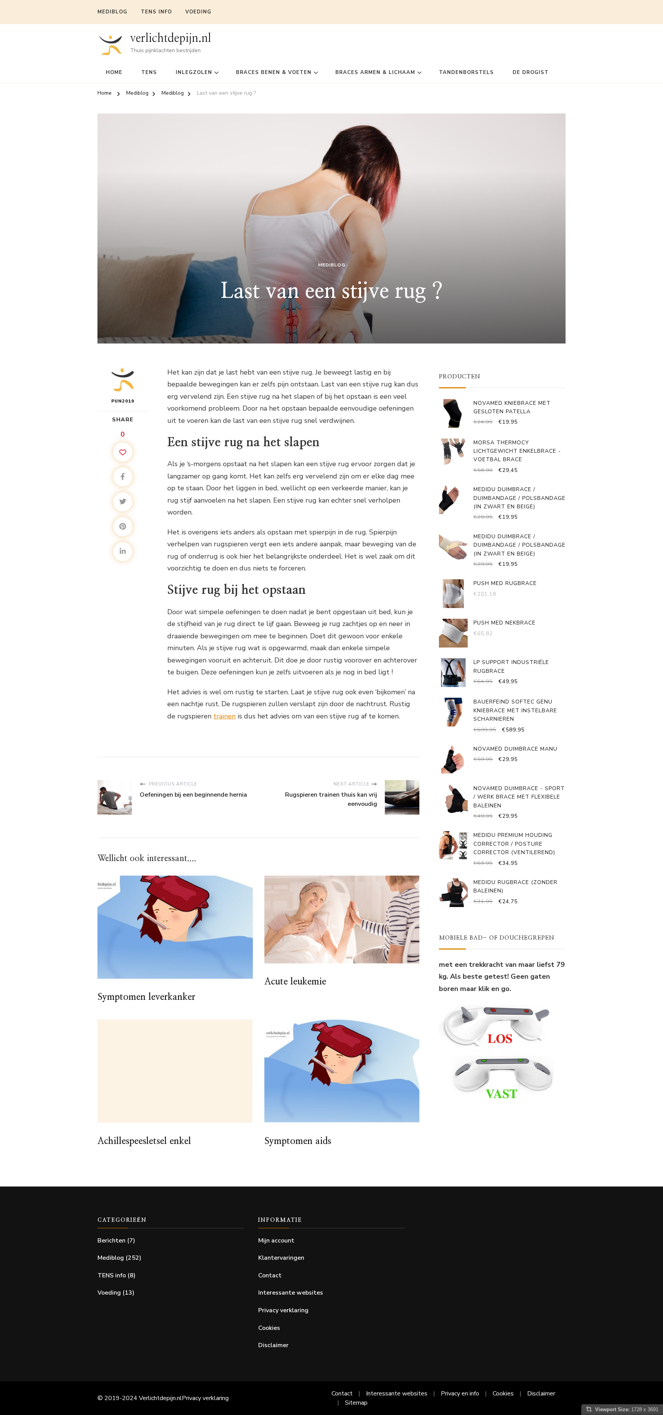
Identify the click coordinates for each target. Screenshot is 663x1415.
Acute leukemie (295, 981)
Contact (270, 1275)
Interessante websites (290, 1292)
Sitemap (356, 1403)
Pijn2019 (122, 401)
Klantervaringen (281, 1258)
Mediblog (112, 11)
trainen (224, 716)
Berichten (111, 1240)
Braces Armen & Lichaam (375, 72)
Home (114, 72)
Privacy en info (460, 1393)
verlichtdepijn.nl (170, 38)
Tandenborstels (466, 72)
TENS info (156, 11)
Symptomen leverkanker (146, 997)
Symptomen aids (297, 1141)
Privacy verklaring (283, 1310)
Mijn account (276, 1240)
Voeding (198, 11)
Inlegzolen (194, 72)
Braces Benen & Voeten (274, 72)
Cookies (269, 1328)
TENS (149, 72)
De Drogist (531, 72)
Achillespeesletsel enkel (144, 1141)
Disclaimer (273, 1345)
